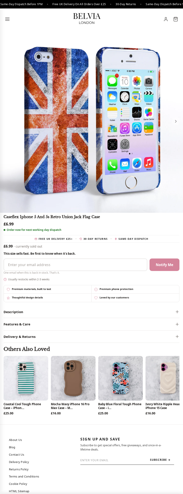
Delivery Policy (19, 462)
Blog (12, 447)
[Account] (166, 19)
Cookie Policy (18, 484)
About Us (15, 440)
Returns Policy (19, 469)
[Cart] (175, 19)
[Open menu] (7, 19)
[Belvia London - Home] (86, 19)
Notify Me (164, 264)
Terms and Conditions (24, 476)
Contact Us (16, 455)
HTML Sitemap (19, 491)
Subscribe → (160, 460)
